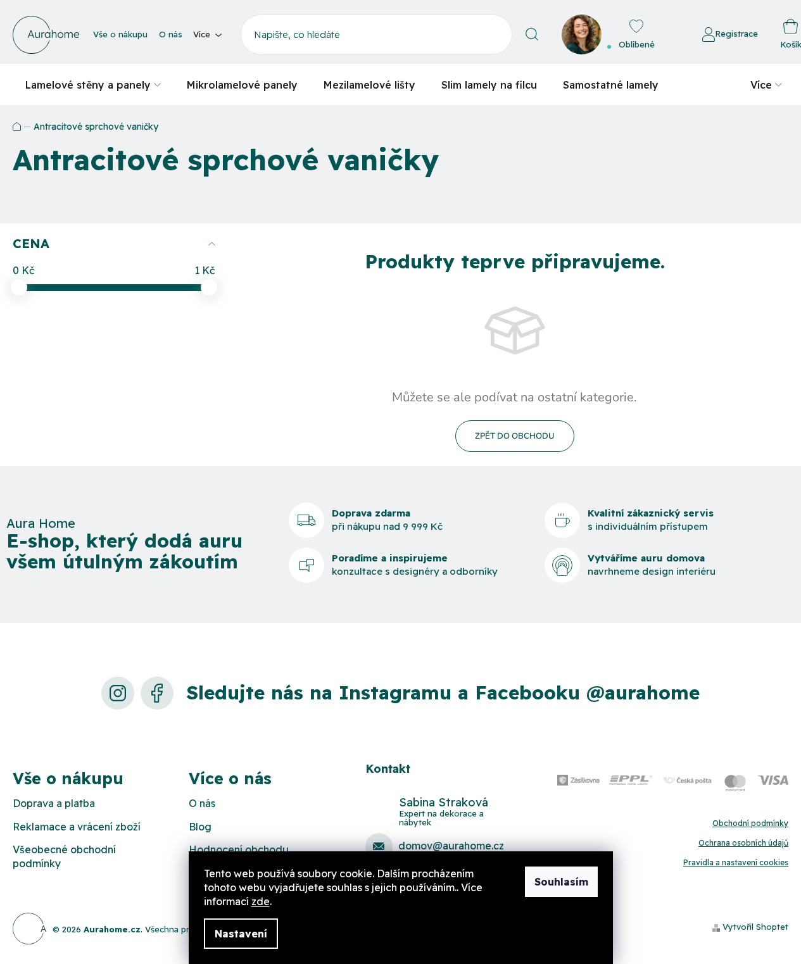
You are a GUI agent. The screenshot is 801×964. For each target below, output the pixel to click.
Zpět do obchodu (515, 436)
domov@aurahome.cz (451, 845)
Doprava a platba (54, 803)
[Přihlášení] (667, 34)
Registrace (736, 33)
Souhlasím (561, 881)
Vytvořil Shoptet (755, 927)
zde (260, 901)
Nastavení (241, 933)
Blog (200, 826)
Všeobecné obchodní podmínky (64, 856)
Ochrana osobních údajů (743, 843)
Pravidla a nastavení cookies (735, 862)
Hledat (532, 34)
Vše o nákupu (120, 34)
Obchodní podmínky (750, 823)
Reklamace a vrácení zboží (77, 826)
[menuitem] (93, 84)
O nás (170, 34)
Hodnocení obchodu (239, 849)
